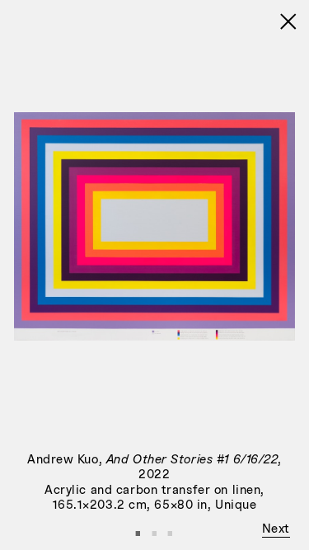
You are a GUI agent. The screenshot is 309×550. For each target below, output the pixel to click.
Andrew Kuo (63, 460)
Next (276, 529)
